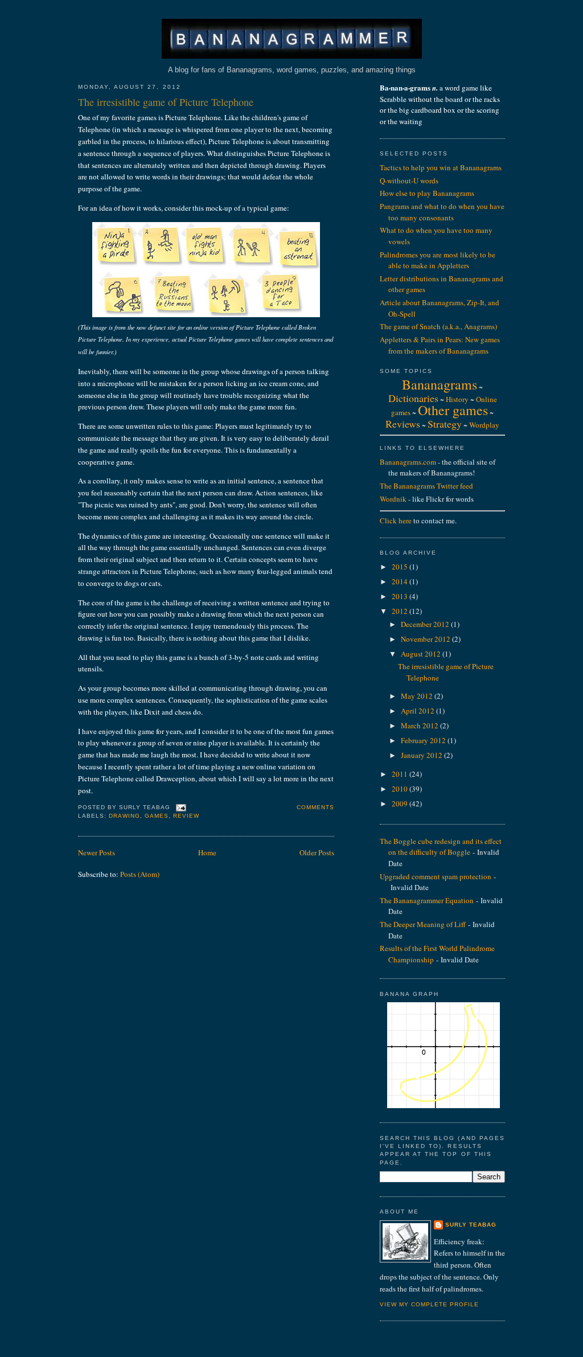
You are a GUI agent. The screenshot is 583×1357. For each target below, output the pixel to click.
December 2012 (426, 624)
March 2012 (420, 725)
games (157, 816)
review (186, 816)
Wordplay (484, 425)
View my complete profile (429, 1304)
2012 (400, 611)
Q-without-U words (409, 180)
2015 (400, 566)
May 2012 (417, 696)
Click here (396, 520)
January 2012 (422, 755)
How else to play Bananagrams (427, 193)
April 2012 (418, 711)
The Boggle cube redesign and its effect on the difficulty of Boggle (441, 847)
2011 (400, 774)
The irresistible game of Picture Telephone (165, 102)
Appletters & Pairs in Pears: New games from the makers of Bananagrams (440, 345)
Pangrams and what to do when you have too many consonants (442, 212)
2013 (400, 596)
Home (207, 852)
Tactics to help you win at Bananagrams (441, 167)
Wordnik (393, 499)
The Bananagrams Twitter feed (426, 486)
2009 (400, 803)
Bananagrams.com (408, 462)
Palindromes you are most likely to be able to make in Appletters (437, 260)
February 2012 (424, 740)
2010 (400, 789)
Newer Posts (96, 852)
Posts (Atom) (139, 874)
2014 (400, 581)
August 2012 (421, 654)
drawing (124, 816)
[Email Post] (180, 808)
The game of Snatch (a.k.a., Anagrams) (438, 326)
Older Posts (316, 852)
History (457, 399)
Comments (315, 807)
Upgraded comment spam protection (435, 876)
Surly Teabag (470, 1224)
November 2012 (426, 639)
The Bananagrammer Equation (427, 900)
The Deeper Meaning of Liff (423, 924)
